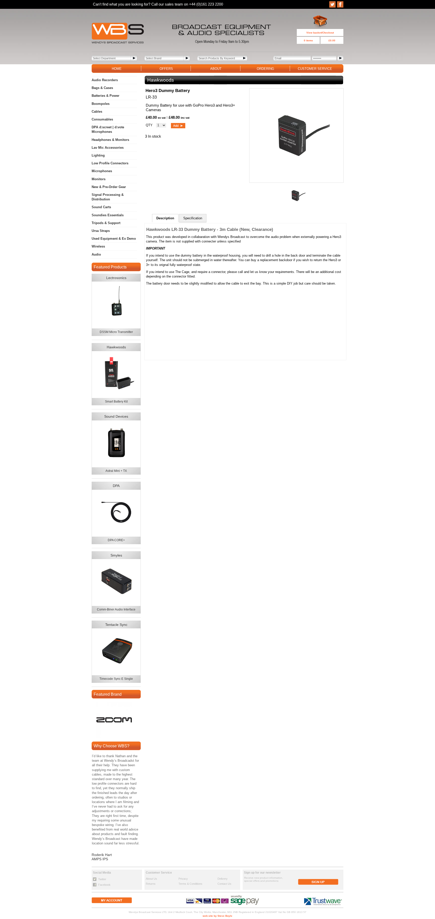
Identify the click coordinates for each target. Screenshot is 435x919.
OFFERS (166, 69)
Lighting (98, 155)
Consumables (102, 119)
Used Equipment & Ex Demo (114, 238)
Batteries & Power (105, 96)
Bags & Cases (102, 88)
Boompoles (101, 104)
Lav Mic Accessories (108, 147)
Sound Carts (101, 207)
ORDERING (265, 69)
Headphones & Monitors (110, 140)
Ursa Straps (101, 231)
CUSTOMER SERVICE (315, 69)
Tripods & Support (106, 223)
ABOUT (216, 69)
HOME (117, 69)
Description (165, 218)
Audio (96, 254)
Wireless (98, 246)
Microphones (102, 171)
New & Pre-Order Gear (109, 187)
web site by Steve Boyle (217, 915)
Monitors (98, 179)
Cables (97, 111)
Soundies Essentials (108, 215)
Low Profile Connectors (110, 163)
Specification (192, 218)
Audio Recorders (105, 80)
